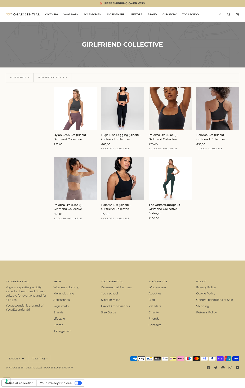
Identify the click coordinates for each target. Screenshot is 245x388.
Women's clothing (66, 287)
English (15, 358)
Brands (58, 312)
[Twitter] (215, 367)
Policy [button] (201, 281)
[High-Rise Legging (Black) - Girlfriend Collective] (122, 108)
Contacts (155, 325)
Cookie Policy (205, 293)
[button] (51, 14)
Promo (58, 325)
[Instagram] (230, 367)
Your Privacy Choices (56, 383)
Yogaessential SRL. (22, 367)
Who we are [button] (158, 281)
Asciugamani (62, 331)
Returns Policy (206, 312)
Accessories (61, 300)
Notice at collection (19, 383)
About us (155, 293)
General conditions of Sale (214, 300)
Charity (154, 312)
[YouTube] (237, 367)
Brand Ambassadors (115, 306)
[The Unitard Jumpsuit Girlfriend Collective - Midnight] (170, 178)
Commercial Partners (116, 287)
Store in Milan (111, 300)
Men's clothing (63, 293)
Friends (154, 318)
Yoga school (109, 293)
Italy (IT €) (38, 358)
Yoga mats (61, 306)
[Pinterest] (223, 367)
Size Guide (108, 312)
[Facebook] (208, 367)
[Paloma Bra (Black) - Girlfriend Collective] (170, 108)
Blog (152, 300)
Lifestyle (59, 318)
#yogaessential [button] (17, 281)
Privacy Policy (206, 287)
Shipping (202, 306)
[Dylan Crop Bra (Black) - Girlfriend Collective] (75, 108)
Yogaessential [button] (112, 281)
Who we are (157, 287)
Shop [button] (57, 281)
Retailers (155, 306)
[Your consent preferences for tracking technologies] (6, 381)
